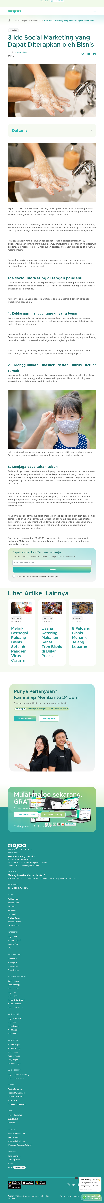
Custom (11, 1129)
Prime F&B (12, 958)
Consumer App (14, 985)
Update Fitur (13, 944)
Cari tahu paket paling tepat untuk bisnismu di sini (40, 709)
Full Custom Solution (16, 1133)
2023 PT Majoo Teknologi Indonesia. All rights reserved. (28, 1197)
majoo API (12, 992)
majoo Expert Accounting (18, 1074)
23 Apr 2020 (47, 622)
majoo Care (44, 1)
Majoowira (13, 1040)
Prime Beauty (13, 970)
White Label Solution (16, 1141)
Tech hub (12, 872)
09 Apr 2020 (77, 622)
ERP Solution (13, 1137)
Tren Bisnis (35, 20)
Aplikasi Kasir (13, 899)
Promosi (11, 1122)
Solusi (11, 1085)
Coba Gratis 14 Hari (26, 814)
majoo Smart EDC (15, 1003)
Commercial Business (17, 1104)
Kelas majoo (13, 1052)
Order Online (13, 925)
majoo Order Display (16, 1000)
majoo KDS (12, 996)
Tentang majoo (14, 1156)
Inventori (12, 914)
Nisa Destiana (21, 52)
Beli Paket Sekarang (53, 814)
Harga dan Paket (15, 1115)
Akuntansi (12, 906)
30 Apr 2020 (16, 622)
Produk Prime (14, 954)
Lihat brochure (44, 826)
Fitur (10, 895)
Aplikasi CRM (13, 902)
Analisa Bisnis (14, 918)
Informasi (13, 932)
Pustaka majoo (14, 1056)
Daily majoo (13, 1059)
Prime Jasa (12, 962)
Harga (11, 1111)
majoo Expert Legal (16, 1078)
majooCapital (13, 1026)
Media (10, 1163)
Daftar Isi (20, 131)
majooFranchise (14, 1018)
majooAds (12, 1033)
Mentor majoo (14, 1044)
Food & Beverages (15, 1089)
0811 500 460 (20, 888)
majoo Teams (13, 988)
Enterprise (12, 1100)
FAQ (9, 948)
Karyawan (12, 910)
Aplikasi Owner (14, 921)
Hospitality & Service (16, 1093)
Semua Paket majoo (51, 4)
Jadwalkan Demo (25, 718)
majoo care (13, 884)
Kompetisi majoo (15, 1048)
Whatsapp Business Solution (20, 1145)
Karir (10, 1167)
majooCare (12, 936)
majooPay (12, 1022)
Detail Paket (13, 1119)
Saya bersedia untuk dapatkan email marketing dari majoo (37, 576)
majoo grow (14, 1014)
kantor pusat (14, 853)
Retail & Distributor (16, 1096)
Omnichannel (13, 981)
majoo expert (14, 1070)
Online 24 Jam (94, 1198)
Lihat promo (23, 826)
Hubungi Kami (49, 718)
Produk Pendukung (17, 977)
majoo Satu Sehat (15, 1007)
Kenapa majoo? (14, 940)
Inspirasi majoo (21, 20)
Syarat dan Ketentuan (69, 1196)
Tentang (12, 1151)
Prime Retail (13, 966)
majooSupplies (14, 1030)
